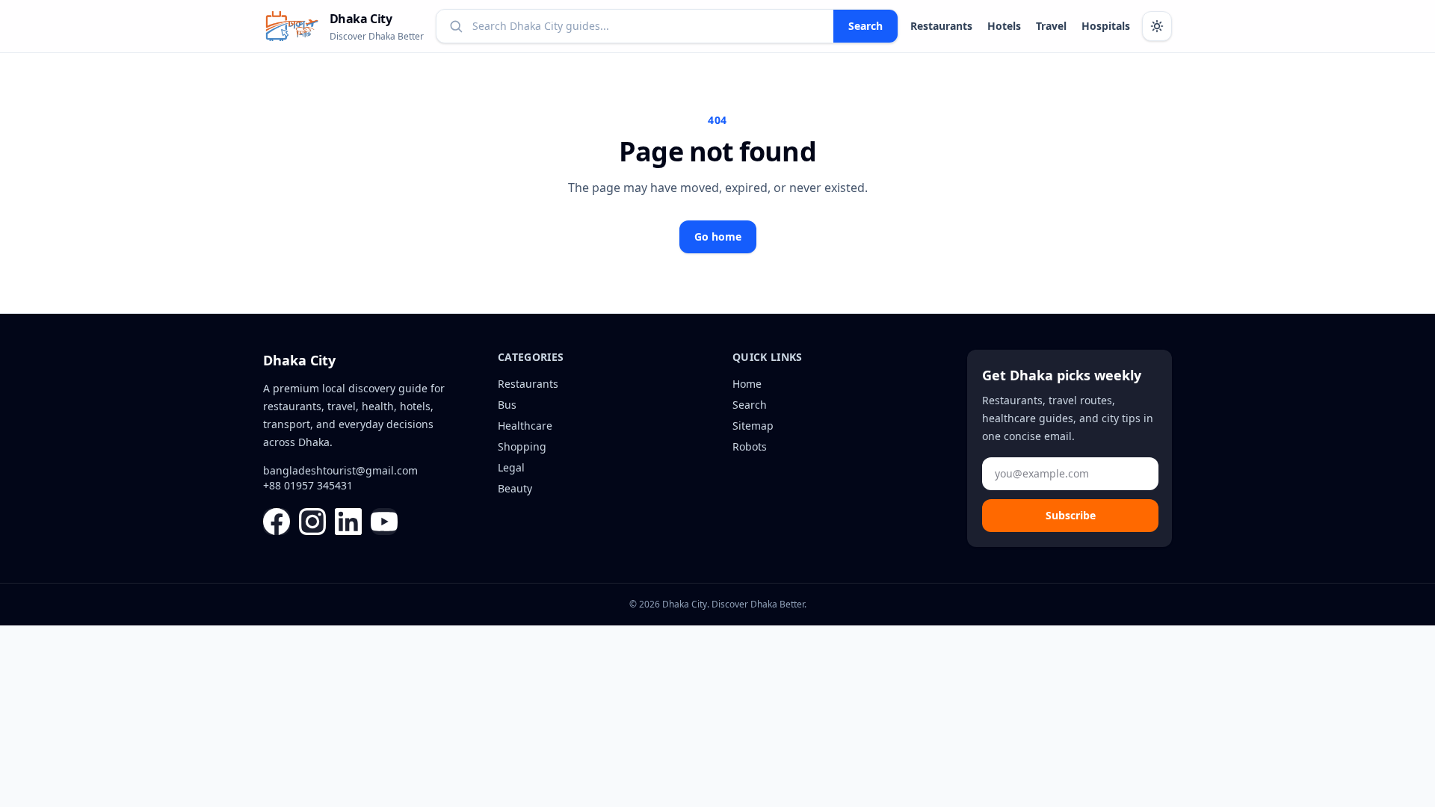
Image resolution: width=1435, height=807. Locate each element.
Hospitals (1105, 26)
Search (865, 26)
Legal (511, 467)
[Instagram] (312, 521)
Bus (507, 405)
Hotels (1004, 26)
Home (747, 384)
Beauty (515, 488)
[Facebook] (276, 521)
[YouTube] (384, 521)
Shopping (522, 446)
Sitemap (753, 425)
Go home (717, 236)
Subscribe (1071, 515)
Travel (1051, 26)
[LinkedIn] (348, 521)
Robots (749, 446)
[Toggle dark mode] (1157, 26)
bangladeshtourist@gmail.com (340, 470)
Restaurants (941, 26)
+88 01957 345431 (308, 485)
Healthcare (525, 425)
